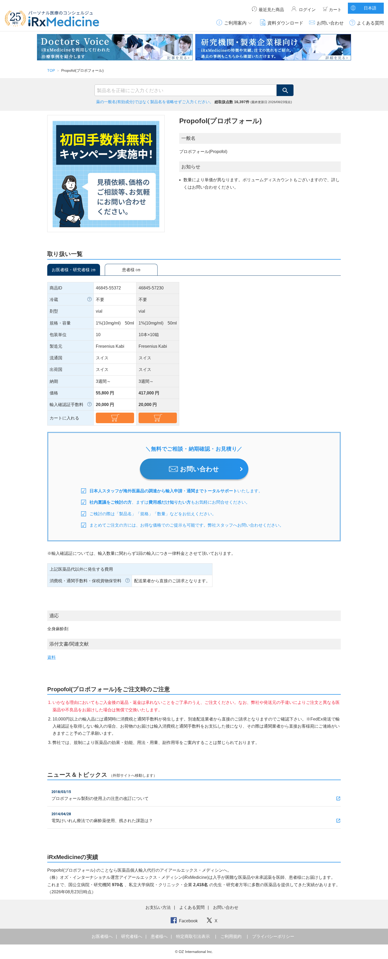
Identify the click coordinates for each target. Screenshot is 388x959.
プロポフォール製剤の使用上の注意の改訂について (100, 798)
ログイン (307, 9)
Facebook (188, 921)
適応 (54, 615)
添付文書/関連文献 (69, 644)
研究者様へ (132, 936)
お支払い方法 (158, 907)
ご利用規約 (231, 936)
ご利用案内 (235, 23)
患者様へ (160, 936)
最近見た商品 (271, 9)
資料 (51, 657)
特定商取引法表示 (193, 936)
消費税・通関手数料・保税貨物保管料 (85, 581)
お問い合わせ (330, 23)
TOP (51, 70)
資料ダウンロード (285, 23)
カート (335, 9)
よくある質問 (370, 23)
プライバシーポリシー (273, 936)
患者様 (131, 270)
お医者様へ (103, 936)
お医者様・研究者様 (74, 270)
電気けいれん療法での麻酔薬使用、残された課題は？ (102, 820)
